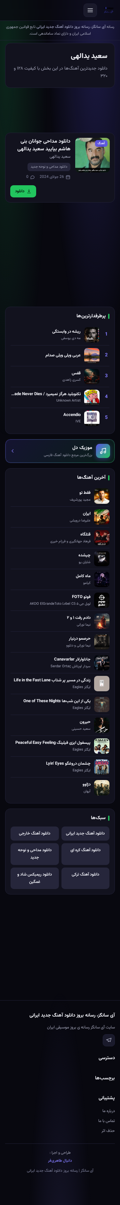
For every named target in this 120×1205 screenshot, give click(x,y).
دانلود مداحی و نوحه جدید (49, 167)
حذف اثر (108, 1131)
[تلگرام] (109, 1040)
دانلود (19, 191)
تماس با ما (106, 1121)
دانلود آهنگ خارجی (34, 833)
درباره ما (108, 1111)
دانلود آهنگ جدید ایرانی (85, 833)
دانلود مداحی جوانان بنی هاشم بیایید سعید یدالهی (43, 145)
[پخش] (92, 155)
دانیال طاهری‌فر (60, 1161)
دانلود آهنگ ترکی (85, 874)
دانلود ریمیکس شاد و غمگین (34, 878)
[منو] (90, 10)
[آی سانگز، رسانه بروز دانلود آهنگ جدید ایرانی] (109, 10)
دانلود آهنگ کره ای (85, 850)
